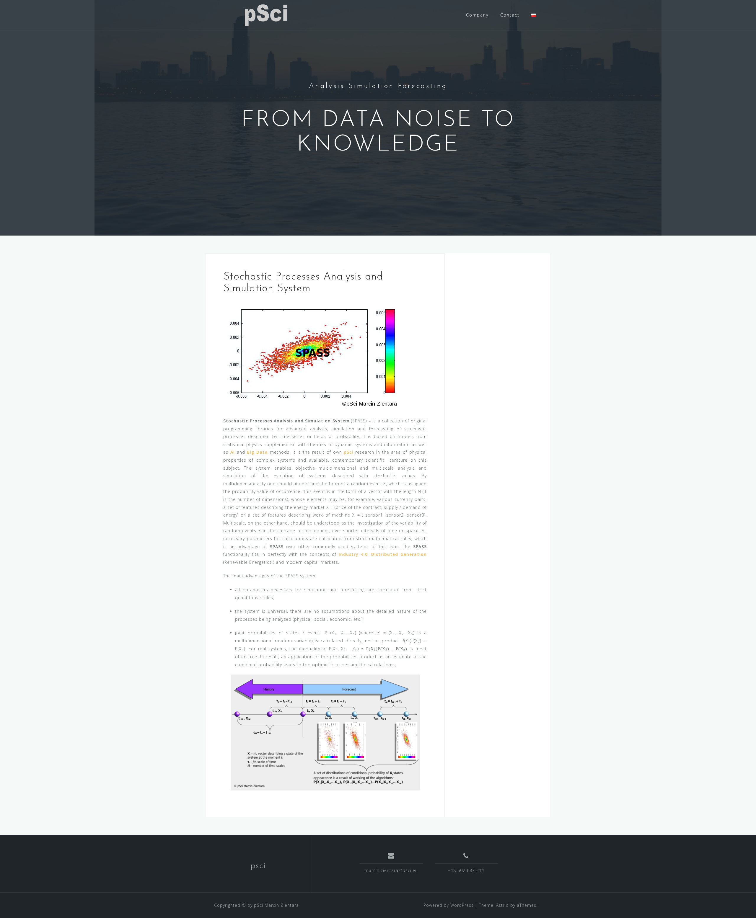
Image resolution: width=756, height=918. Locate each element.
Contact (509, 15)
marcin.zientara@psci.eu (391, 870)
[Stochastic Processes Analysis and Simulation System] (311, 355)
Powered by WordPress (448, 905)
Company (477, 15)
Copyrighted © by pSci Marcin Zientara (256, 905)
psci (257, 865)
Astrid (502, 905)
